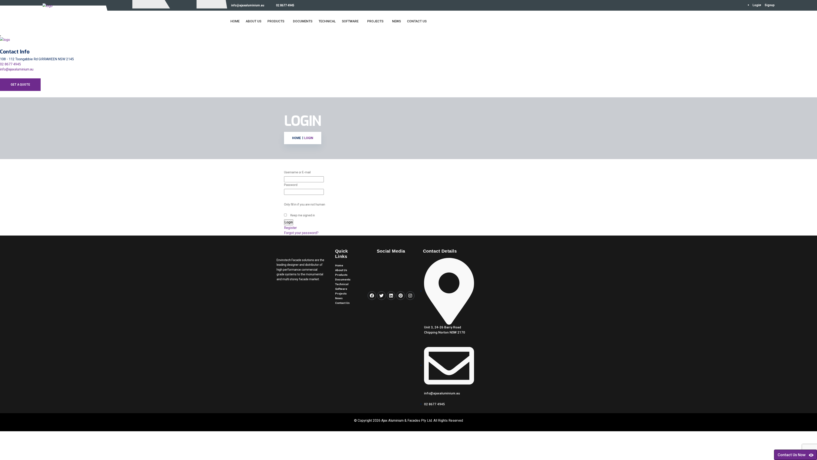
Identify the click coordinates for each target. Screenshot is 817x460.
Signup (769, 5)
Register (290, 228)
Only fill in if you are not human (304, 204)
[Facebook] (372, 295)
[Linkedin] (391, 295)
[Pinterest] (400, 295)
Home (235, 21)
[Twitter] (381, 295)
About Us (253, 21)
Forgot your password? (301, 233)
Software (350, 21)
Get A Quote (20, 84)
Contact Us (417, 21)
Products (275, 21)
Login (757, 5)
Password (290, 185)
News (396, 21)
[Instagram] (410, 295)
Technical (327, 21)
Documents (302, 21)
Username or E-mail (297, 172)
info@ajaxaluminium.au (247, 5)
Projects (375, 21)
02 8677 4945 (285, 5)
